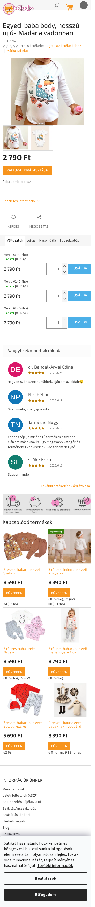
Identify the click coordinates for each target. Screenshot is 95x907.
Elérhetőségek (14, 821)
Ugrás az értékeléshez (64, 46)
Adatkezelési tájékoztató (22, 802)
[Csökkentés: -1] (64, 272)
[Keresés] (57, 5)
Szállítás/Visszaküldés (19, 808)
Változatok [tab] (15, 240)
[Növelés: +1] (64, 266)
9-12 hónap (73, 752)
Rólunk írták (11, 834)
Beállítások (45, 878)
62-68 (7, 752)
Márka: (17, 51)
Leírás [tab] (31, 240)
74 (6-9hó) (10, 604)
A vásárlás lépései (16, 814)
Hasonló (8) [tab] (47, 240)
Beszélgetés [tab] (69, 240)
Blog (6, 827)
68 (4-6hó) (55, 599)
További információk (55, 865)
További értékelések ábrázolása (65, 486)
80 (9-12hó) (56, 604)
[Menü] (84, 5)
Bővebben (14, 593)
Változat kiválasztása (27, 170)
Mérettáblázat (13, 789)
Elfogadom (45, 894)
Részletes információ (19, 201)
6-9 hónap (55, 752)
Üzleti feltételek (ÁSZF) (20, 795)
